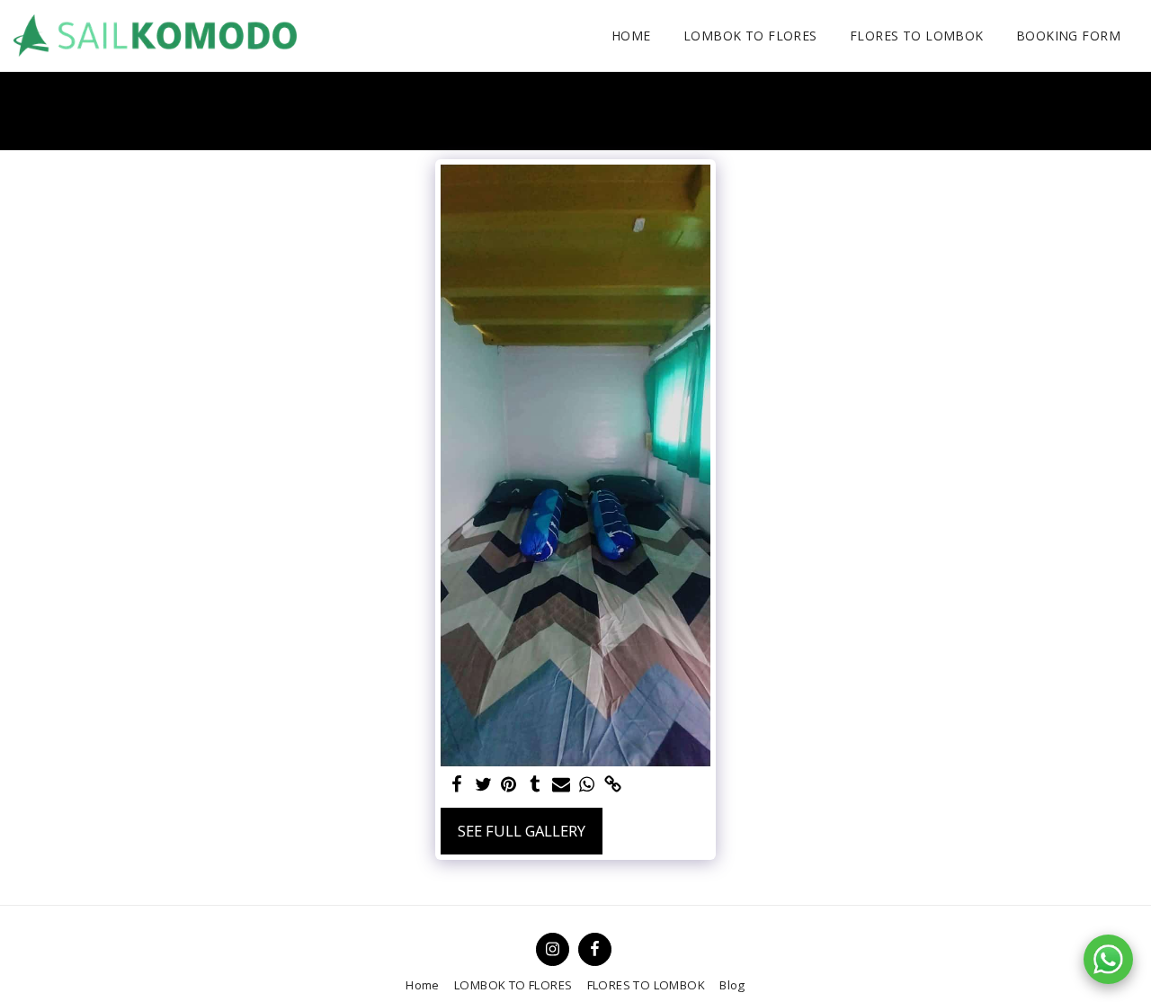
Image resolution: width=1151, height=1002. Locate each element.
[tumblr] (534, 785)
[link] (612, 785)
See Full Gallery (521, 830)
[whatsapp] (586, 785)
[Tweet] (483, 785)
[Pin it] (509, 785)
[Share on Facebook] (457, 785)
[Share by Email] (560, 785)
